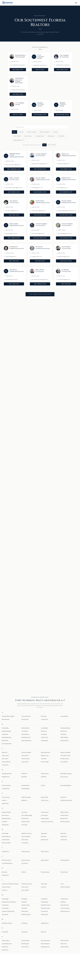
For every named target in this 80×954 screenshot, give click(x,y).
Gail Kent (23, 872)
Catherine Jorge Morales (8, 911)
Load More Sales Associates (40, 294)
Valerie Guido (5, 824)
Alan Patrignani (25, 943)
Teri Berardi (63, 734)
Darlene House (44, 839)
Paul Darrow (24, 773)
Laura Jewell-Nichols (7, 863)
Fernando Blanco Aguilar (8, 716)
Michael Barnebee (6, 731)
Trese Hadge (5, 833)
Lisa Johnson (24, 863)
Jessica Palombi (25, 940)
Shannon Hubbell (6, 842)
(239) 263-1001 (15, 61)
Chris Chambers (25, 758)
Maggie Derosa (6, 776)
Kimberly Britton (64, 740)
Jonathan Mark (64, 898)
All (14, 132)
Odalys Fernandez (26, 797)
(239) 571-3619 (14, 109)
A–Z (44, 144)
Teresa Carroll (25, 755)
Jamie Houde (24, 839)
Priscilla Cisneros (64, 758)
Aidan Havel (44, 833)
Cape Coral (28, 136)
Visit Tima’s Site (14, 215)
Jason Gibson (44, 815)
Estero (55, 132)
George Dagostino (7, 773)
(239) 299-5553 (35, 276)
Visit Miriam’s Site (66, 169)
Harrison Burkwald (6, 743)
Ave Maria (61, 136)
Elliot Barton (63, 731)
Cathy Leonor (25, 887)
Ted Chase (43, 758)
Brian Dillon (24, 776)
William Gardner (64, 812)
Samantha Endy (25, 785)
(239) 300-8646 (36, 184)
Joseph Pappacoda (7, 943)
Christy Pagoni (5, 940)
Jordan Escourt (6, 788)
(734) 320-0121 (35, 253)
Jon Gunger (24, 824)
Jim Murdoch (5, 914)
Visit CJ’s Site (40, 69)
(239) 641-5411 (9, 276)
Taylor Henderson (26, 836)
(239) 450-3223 (35, 230)
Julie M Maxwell (44, 902)
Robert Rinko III (45, 851)
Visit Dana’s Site (18, 94)
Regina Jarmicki (45, 860)
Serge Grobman (25, 821)
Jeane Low (4, 890)
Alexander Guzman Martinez (9, 902)
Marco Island (31, 132)
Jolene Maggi (5, 898)
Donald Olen (5, 932)
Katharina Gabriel (6, 812)
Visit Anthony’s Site (62, 114)
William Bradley (64, 737)
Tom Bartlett (24, 731)
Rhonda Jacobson (6, 860)
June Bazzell (5, 734)
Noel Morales (24, 911)
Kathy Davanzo (45, 773)
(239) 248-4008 (10, 253)
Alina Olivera (24, 932)
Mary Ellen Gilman (6, 818)
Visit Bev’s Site (40, 260)
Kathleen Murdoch (26, 914)
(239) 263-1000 (37, 61)
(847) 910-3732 (9, 207)
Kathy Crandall (44, 761)
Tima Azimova (44, 719)
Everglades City (18, 140)
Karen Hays (63, 833)
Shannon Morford (65, 911)
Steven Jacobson (25, 860)
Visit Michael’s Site (40, 114)
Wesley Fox (24, 800)
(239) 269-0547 (35, 160)
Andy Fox (4, 800)
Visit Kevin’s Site (18, 69)
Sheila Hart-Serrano (26, 833)
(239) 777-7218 (61, 276)
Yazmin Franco (44, 800)
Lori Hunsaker (24, 842)
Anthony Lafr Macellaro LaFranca (10, 883)
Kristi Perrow (5, 946)
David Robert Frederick (66, 800)
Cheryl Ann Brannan (26, 740)
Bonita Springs (44, 132)
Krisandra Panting (45, 940)
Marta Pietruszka (45, 946)
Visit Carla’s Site (62, 69)
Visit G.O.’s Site (18, 114)
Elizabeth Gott (64, 818)
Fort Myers (17, 136)
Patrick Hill (43, 836)
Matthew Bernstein (6, 737)
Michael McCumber (46, 905)
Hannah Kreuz (5, 875)
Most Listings (52, 144)
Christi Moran (44, 911)
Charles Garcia (44, 812)
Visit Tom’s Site (14, 260)
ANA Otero (43, 932)
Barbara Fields (44, 797)
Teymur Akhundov (26, 716)
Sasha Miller (24, 908)
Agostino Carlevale (65, 752)
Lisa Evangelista (25, 788)
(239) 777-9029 (37, 110)
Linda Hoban (63, 836)
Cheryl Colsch (25, 761)
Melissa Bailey (5, 728)
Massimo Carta (45, 755)
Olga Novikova (45, 923)
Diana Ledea (44, 883)
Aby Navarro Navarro (7, 923)
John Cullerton (64, 761)
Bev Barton (44, 731)
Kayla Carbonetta (45, 752)
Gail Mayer (63, 902)
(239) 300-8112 (59, 110)
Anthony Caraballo (26, 752)
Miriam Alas (44, 716)
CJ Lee (62, 883)
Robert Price (5, 950)
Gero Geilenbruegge (26, 815)
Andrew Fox (63, 797)
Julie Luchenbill (25, 890)
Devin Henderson (6, 836)
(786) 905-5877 (9, 230)
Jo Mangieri (24, 898)
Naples (21, 132)
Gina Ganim (24, 812)
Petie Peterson (25, 946)
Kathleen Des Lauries (26, 883)
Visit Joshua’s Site (14, 238)
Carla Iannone (5, 851)
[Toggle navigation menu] (76, 2)
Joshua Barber (44, 728)
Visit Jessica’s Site (14, 192)
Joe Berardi (44, 734)
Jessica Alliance (64, 716)
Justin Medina (5, 908)
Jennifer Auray (25, 719)
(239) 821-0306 (61, 184)
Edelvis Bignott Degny (66, 773)
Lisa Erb (43, 785)
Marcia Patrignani (45, 943)
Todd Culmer (5, 765)
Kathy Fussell (5, 803)
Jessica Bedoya (25, 734)
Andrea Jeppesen (64, 860)
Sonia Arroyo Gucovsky (47, 821)
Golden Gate (39, 136)
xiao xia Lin (43, 887)
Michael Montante (45, 908)
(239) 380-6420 (15, 86)
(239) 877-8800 (61, 230)
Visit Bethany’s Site (66, 215)
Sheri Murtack (44, 914)
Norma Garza (5, 815)
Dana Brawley (44, 740)
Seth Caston (5, 758)
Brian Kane (4, 872)
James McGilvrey (64, 905)
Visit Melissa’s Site (40, 215)
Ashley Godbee (45, 818)
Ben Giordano (25, 818)
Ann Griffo (4, 821)
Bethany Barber (25, 728)
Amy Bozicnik (44, 737)
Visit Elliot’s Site (66, 260)
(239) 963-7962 (9, 184)
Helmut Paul (63, 943)
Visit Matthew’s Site (40, 238)
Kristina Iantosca (25, 851)
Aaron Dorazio (64, 776)
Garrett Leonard (6, 887)
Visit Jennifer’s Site (66, 192)
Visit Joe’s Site (66, 283)
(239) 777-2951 (61, 207)
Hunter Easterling (6, 785)
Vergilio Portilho (64, 946)
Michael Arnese (5, 719)
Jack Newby (24, 923)
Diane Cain (4, 752)
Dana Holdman (5, 839)
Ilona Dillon (43, 776)
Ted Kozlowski (64, 872)
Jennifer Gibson (64, 815)
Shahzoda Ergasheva (65, 785)
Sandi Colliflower (6, 761)
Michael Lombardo (65, 887)
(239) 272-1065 (59, 61)
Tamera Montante (65, 908)
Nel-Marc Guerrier (65, 821)
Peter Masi (24, 902)
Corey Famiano (6, 797)
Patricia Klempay (45, 872)
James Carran (5, 755)
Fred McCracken (25, 905)
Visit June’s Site (14, 283)
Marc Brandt (5, 740)
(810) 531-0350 (61, 253)
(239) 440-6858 (10, 161)
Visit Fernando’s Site (14, 169)
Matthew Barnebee (65, 728)
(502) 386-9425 (35, 207)
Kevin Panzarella (64, 940)
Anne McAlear (5, 905)
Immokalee (51, 136)
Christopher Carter (65, 755)
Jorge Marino (44, 898)
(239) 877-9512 (61, 160)
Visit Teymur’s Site (40, 169)
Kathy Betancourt (26, 737)
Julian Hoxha (63, 839)
